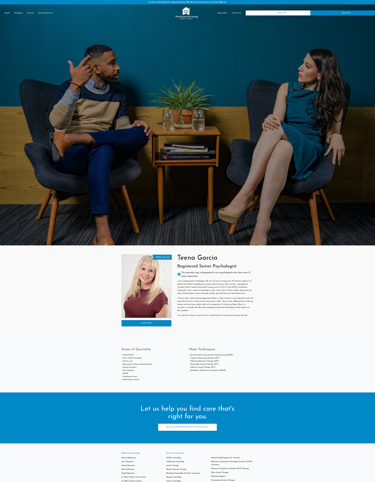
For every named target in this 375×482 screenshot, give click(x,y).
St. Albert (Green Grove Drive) (133, 477)
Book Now (146, 323)
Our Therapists (127, 462)
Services (30, 13)
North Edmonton (128, 465)
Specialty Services (45, 13)
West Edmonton (127, 469)
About (7, 13)
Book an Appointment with (187, 427)
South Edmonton (128, 473)
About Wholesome (128, 458)
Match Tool (281, 13)
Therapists (18, 13)
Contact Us (236, 13)
